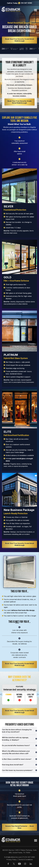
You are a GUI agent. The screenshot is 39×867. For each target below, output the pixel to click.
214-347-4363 (26, 3)
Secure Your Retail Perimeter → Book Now (19, 827)
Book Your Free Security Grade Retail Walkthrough (19, 40)
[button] (35, 10)
